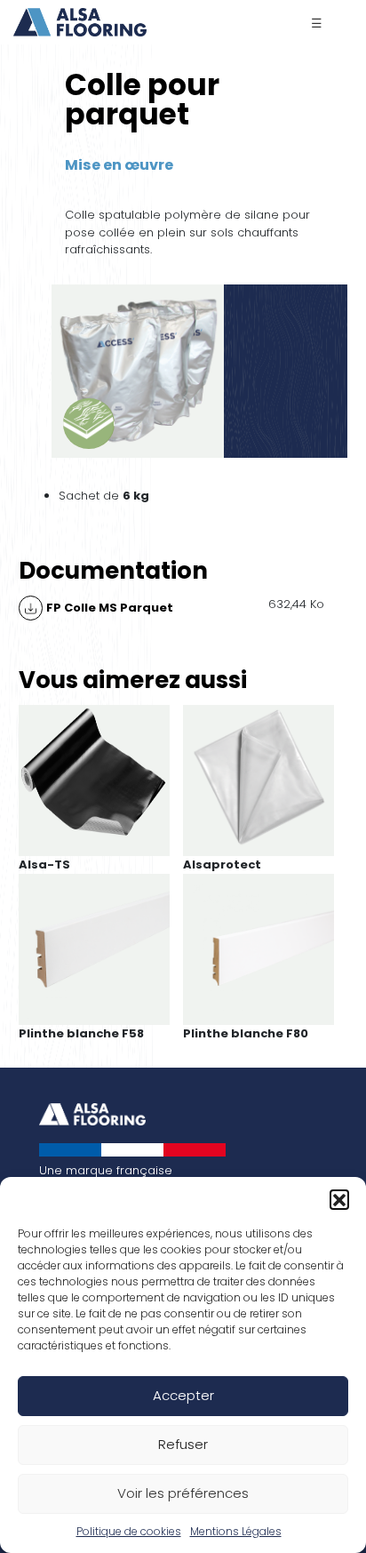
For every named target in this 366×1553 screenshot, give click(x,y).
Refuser (183, 1444)
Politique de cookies (128, 1531)
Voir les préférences (183, 1493)
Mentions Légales (236, 1531)
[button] (339, 1199)
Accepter (183, 1395)
